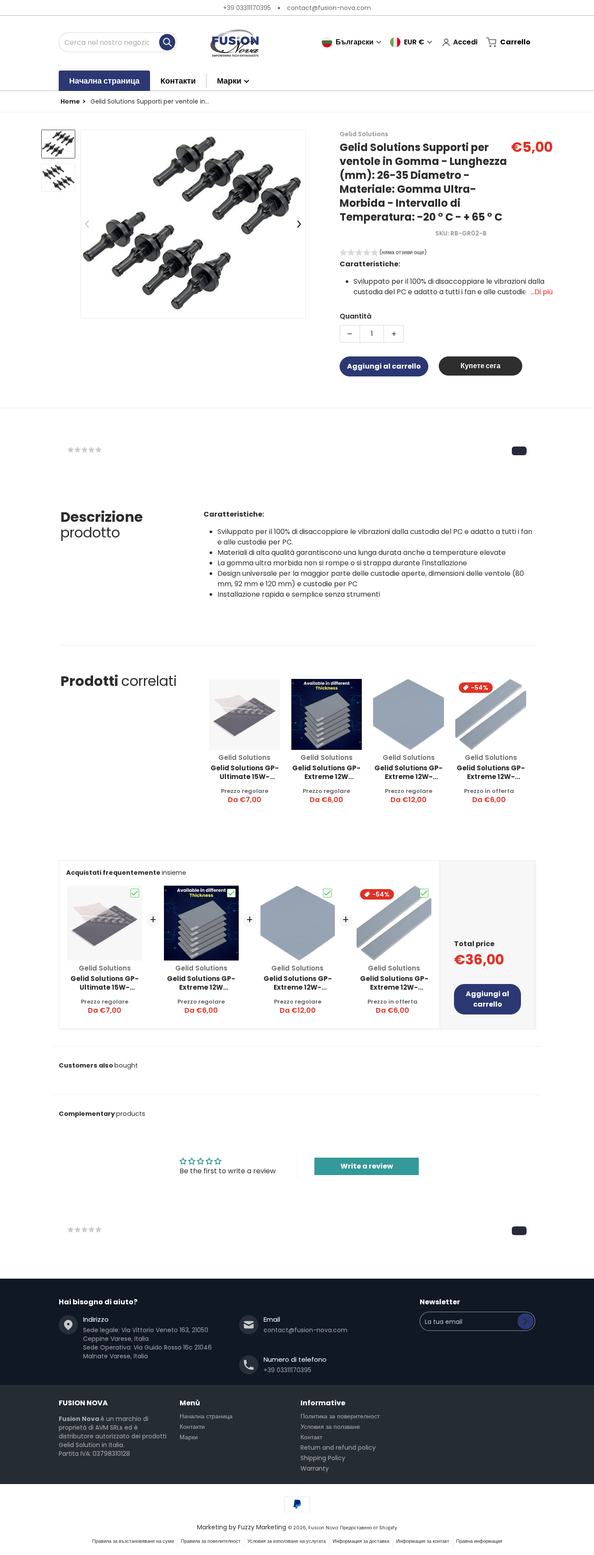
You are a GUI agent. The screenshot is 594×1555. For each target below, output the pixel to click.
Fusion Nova (323, 1527)
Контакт (311, 1437)
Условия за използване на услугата (286, 1541)
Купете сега (481, 366)
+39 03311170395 (247, 7)
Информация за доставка (361, 1541)
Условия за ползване (330, 1426)
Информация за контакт (422, 1541)
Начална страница (206, 1416)
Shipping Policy (322, 1458)
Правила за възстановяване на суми (133, 1541)
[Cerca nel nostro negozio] (167, 42)
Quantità (355, 316)
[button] (383, 254)
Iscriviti (525, 1321)
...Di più (542, 292)
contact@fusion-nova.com (329, 7)
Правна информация (479, 1541)
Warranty (314, 1468)
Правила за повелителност (210, 1541)
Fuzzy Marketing (262, 1527)
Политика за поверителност (340, 1416)
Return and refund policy (338, 1447)
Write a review (366, 1166)
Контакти (192, 1426)
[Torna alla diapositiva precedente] (87, 224)
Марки (189, 1437)
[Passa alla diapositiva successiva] (298, 224)
